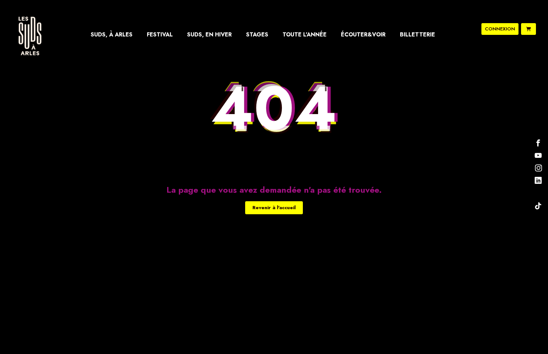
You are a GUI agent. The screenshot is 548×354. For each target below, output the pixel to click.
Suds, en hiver (209, 34)
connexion (500, 28)
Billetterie (417, 34)
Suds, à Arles (112, 34)
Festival (160, 34)
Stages (257, 34)
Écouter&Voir (363, 34)
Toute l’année (305, 34)
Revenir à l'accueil (274, 207)
